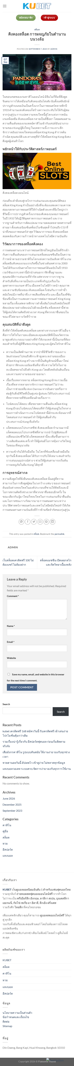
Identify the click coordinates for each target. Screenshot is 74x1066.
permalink (59, 534)
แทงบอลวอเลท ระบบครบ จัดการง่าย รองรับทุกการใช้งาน (37, 768)
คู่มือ (5, 831)
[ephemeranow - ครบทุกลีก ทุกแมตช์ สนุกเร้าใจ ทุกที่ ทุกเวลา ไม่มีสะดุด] (37, 6)
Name (11, 625)
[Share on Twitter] (34, 522)
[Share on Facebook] (27, 522)
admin (53, 49)
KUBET (7, 889)
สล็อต (37, 29)
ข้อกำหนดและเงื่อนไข (16, 1017)
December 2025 (12, 804)
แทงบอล (8, 855)
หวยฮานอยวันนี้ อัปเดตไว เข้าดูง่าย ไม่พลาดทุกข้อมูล (34, 762)
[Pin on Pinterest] (46, 522)
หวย (5, 843)
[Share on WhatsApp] (21, 522)
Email (10, 641)
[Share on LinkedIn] (52, 522)
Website (11, 657)
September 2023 (12, 810)
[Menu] (5, 6)
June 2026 (9, 798)
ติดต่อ (6, 1021)
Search (6, 704)
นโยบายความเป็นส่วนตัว (17, 1012)
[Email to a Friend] (40, 522)
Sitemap (7, 1026)
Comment (13, 596)
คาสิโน (7, 825)
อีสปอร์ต (8, 849)
